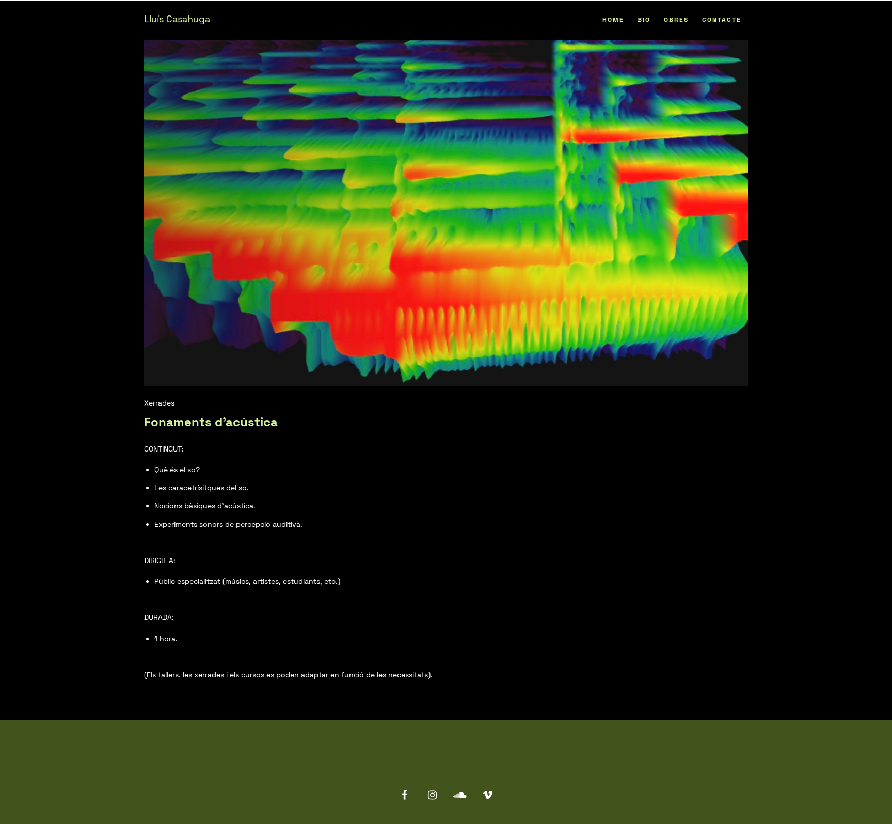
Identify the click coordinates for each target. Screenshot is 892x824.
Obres (676, 19)
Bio (644, 19)
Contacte (721, 19)
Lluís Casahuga (177, 19)
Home (613, 19)
